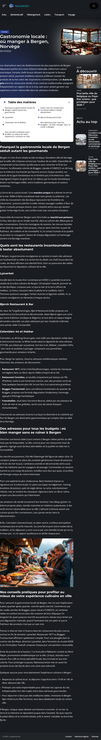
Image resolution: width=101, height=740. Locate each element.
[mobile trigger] (5, 6)
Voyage (4, 32)
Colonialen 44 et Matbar (15, 122)
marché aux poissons (61, 217)
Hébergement (93, 130)
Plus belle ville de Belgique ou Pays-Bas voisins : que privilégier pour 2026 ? (87, 99)
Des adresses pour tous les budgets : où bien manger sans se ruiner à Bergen (55, 124)
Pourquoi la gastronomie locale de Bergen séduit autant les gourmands (20, 110)
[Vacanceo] (19, 6)
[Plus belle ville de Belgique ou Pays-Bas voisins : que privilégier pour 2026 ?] (89, 81)
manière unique (42, 192)
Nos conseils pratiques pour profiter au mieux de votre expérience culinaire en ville (17, 134)
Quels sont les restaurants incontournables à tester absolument (52, 110)
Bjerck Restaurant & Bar (50, 117)
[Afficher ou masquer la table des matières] (53, 102)
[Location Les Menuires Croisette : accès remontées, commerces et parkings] (81, 139)
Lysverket (9, 117)
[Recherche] (94, 6)
